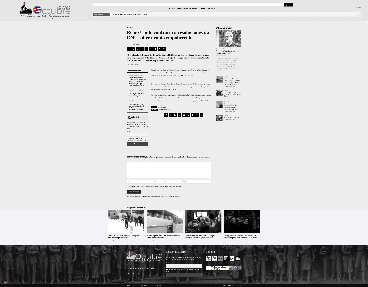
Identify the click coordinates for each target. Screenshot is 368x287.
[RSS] (128, 273)
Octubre (136, 64)
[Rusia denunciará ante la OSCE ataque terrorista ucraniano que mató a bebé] (203, 221)
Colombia (131, 75)
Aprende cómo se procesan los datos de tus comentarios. (166, 196)
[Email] (146, 49)
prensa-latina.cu (162, 107)
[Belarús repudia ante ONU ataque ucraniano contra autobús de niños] (165, 221)
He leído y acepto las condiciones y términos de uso (136, 139)
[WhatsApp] (133, 49)
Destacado (226, 101)
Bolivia (130, 90)
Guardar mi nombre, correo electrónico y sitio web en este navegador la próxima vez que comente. (156, 186)
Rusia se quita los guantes (232, 117)
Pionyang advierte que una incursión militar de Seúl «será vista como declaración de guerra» (136, 107)
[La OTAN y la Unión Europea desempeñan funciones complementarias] (126, 221)
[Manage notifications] (5, 282)
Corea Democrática (133, 100)
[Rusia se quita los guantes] (219, 118)
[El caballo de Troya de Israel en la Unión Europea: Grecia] (219, 93)
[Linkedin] (138, 49)
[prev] (357, 14)
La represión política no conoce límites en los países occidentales (228, 53)
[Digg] (164, 49)
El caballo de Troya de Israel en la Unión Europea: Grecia (232, 94)
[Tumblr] (151, 49)
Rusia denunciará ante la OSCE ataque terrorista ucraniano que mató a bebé (200, 236)
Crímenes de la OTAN (164, 109)
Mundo (225, 76)
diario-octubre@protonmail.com (145, 268)
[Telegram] (155, 49)
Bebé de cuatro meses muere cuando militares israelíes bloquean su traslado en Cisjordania (139, 14)
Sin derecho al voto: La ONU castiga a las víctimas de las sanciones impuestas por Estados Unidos (232, 81)
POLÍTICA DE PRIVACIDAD (155, 285)
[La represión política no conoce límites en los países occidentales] (228, 38)
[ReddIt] (142, 49)
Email (128, 131)
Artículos (218, 48)
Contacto (239, 285)
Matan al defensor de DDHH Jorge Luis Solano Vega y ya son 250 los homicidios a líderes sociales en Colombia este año (137, 82)
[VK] (160, 49)
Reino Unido (130, 27)
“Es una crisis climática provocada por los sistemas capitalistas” (136, 95)
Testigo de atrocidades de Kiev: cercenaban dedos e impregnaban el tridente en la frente (240, 236)
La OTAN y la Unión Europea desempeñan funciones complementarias (124, 236)
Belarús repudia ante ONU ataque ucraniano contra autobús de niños (163, 236)
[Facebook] (129, 49)
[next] (360, 14)
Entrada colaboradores (229, 285)
